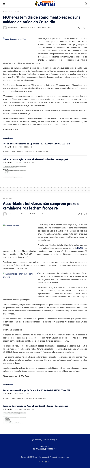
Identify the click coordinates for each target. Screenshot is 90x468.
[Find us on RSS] (48, 462)
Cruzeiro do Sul (14, 12)
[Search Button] (86, 3)
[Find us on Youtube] (46, 462)
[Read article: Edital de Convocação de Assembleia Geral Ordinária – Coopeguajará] (14, 172)
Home (5, 12)
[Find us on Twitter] (42, 462)
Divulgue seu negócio (50, 440)
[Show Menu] (4, 3)
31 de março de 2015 (28, 214)
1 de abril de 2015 (27, 27)
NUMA (80, 248)
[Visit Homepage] (45, 3)
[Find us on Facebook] (39, 462)
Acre (10, 198)
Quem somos (36, 440)
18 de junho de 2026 (21, 147)
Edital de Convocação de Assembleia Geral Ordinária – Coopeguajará (35, 159)
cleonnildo (13, 27)
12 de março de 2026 (22, 162)
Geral (49, 27)
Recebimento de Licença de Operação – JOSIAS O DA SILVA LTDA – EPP (36, 143)
